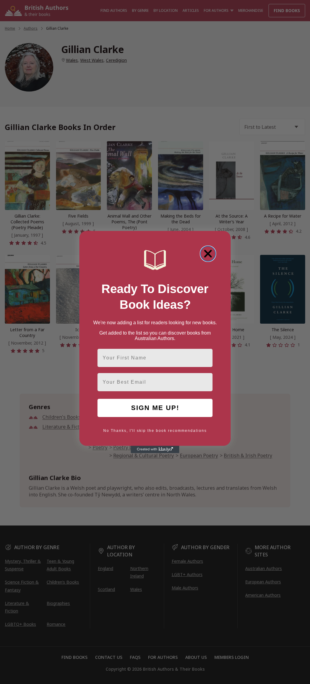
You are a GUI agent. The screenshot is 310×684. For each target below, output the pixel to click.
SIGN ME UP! (155, 408)
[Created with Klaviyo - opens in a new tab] (155, 449)
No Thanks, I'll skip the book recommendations (155, 431)
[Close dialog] (208, 253)
